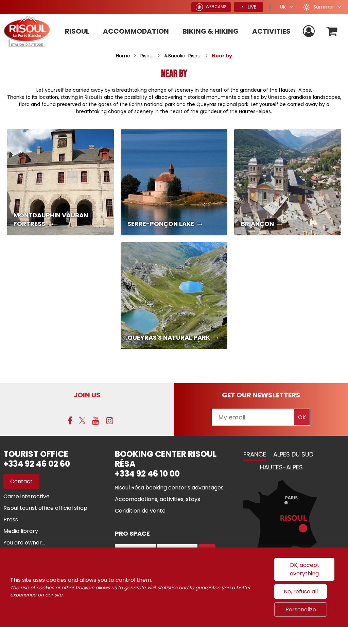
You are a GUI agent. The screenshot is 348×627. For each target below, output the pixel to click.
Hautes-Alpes (281, 467)
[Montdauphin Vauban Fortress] (60, 182)
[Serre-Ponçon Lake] (174, 182)
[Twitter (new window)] (82, 420)
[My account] (309, 31)
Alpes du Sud (293, 454)
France (254, 454)
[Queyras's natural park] (174, 295)
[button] (332, 31)
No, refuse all (301, 591)
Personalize (300, 609)
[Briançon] (287, 182)
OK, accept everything (304, 569)
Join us (87, 395)
